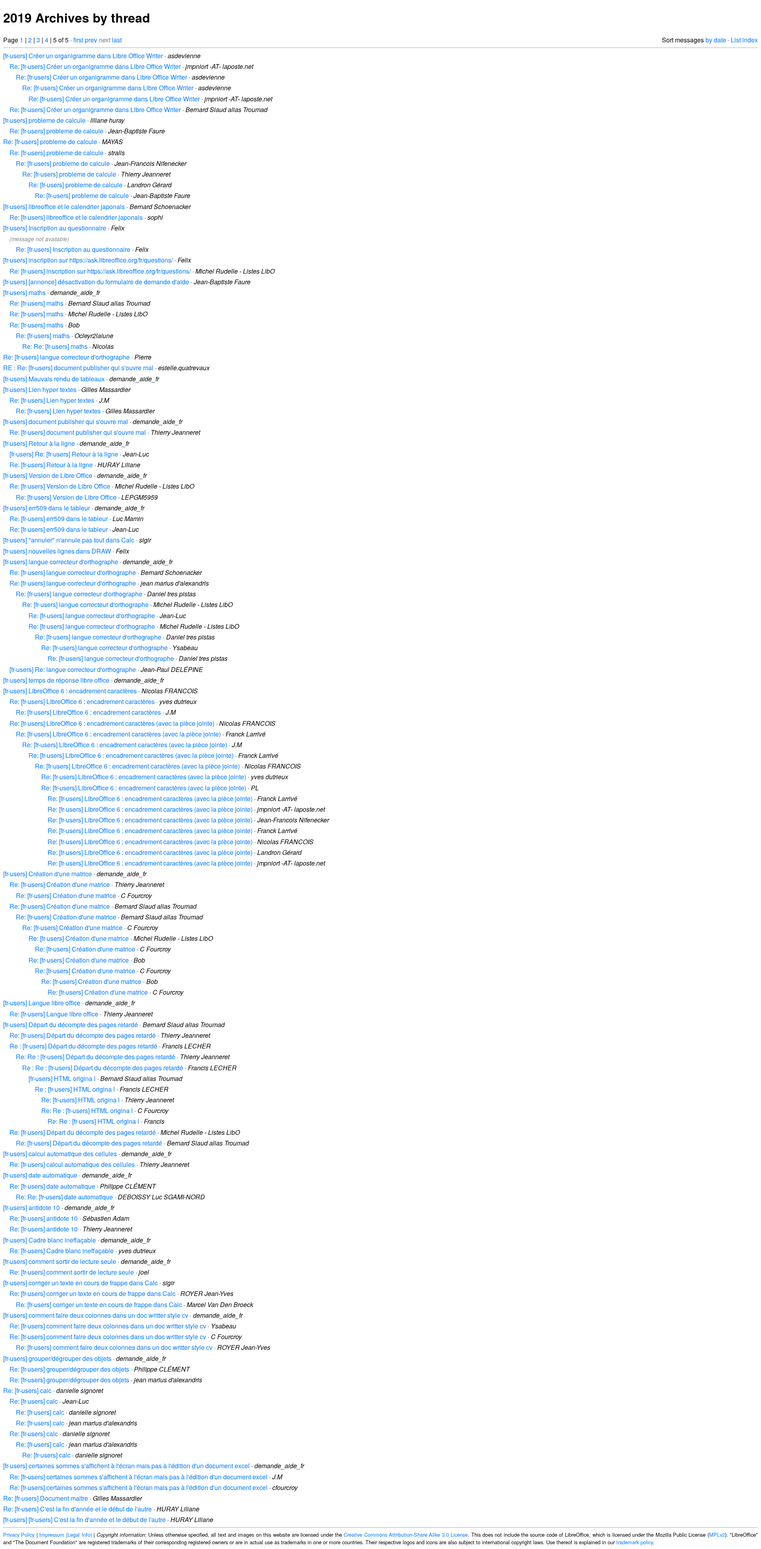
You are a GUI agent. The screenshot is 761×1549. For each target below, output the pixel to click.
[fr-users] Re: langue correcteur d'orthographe (73, 669)
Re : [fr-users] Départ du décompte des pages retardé (83, 1045)
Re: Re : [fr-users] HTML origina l (87, 1110)
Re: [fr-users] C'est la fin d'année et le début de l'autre (77, 1508)
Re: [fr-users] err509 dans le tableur (59, 518)
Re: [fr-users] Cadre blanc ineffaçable (62, 1250)
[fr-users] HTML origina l (62, 1078)
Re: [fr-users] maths (36, 303)
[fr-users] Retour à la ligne (39, 443)
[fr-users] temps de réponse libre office (56, 680)
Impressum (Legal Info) (65, 1534)
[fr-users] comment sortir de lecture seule (59, 1261)
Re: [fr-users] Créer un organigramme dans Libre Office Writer (95, 66)
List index (744, 39)
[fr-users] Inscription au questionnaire (54, 227)
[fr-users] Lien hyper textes (39, 389)
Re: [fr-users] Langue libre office (54, 1013)
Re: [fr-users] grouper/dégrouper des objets (69, 1369)
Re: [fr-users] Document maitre (45, 1498)
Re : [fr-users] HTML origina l (75, 1089)
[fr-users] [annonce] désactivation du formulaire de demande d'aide (96, 281)
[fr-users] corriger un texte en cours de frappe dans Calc (80, 1282)
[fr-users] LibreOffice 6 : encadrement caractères (70, 690)
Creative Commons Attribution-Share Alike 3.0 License (406, 1534)
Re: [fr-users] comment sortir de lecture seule (72, 1272)
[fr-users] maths (24, 292)
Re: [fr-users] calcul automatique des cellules (72, 1164)
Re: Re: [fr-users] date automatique (64, 1196)
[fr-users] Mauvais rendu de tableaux (54, 378)
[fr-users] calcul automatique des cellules (60, 1153)
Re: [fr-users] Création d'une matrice (60, 884)
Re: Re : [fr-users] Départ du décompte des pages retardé (95, 1056)
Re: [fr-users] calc (27, 1390)
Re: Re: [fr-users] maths (55, 346)
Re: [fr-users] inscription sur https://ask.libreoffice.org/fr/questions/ (100, 271)
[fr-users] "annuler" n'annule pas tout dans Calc (68, 539)
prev (91, 39)
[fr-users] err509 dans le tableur (46, 507)
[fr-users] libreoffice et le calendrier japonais (64, 206)
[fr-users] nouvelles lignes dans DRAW (57, 551)
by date (716, 39)
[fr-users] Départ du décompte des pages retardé (70, 1024)
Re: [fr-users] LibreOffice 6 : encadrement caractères (82, 701)
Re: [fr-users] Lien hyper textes (52, 400)
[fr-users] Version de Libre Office (47, 475)
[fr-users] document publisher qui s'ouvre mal (65, 421)
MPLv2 (717, 1534)
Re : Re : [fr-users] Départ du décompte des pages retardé (102, 1067)
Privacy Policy (18, 1534)
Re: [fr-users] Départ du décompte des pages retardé (83, 1035)
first (78, 39)
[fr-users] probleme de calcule (44, 120)
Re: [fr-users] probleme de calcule (56, 130)
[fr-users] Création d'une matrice (47, 873)
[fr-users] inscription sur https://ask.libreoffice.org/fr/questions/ (88, 260)
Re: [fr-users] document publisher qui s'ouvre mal (78, 432)
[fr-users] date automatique (40, 1175)
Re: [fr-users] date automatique (52, 1186)
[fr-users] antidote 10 (31, 1207)
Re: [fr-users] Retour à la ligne (51, 464)
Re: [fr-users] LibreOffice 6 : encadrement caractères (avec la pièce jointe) (112, 723)
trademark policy (634, 1542)
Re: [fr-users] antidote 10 (44, 1218)
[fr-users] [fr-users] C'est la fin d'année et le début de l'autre (84, 1519)
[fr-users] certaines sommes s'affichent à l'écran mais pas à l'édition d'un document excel (126, 1465)
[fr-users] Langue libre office (41, 1002)
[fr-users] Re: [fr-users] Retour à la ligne (64, 454)
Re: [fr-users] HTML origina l (80, 1099)
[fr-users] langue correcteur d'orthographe (60, 561)
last (117, 39)
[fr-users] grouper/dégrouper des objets (57, 1358)
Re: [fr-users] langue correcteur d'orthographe (66, 357)
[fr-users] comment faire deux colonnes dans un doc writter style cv (95, 1315)
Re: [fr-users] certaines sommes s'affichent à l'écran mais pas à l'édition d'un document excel (139, 1476)
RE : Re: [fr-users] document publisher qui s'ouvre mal (78, 367)
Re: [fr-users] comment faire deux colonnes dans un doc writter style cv (108, 1325)
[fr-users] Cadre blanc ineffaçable (49, 1240)
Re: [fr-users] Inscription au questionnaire (73, 249)
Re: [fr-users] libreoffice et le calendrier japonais (76, 217)
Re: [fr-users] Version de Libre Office (60, 486)
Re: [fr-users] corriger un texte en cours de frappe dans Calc (93, 1293)
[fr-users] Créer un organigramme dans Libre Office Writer (83, 55)
